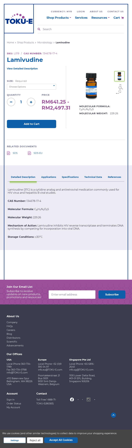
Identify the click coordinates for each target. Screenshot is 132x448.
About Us (96, 11)
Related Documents (22, 146)
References (114, 177)
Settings (15, 440)
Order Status (14, 403)
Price (46, 94)
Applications (48, 177)
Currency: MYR (61, 11)
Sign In (10, 399)
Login (81, 11)
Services (81, 17)
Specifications (70, 177)
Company (12, 322)
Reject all (35, 440)
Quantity (14, 94)
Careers (11, 330)
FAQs (10, 326)
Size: (17, 81)
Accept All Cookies (61, 440)
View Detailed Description (22, 68)
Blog (9, 333)
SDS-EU (38, 153)
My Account (13, 407)
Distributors (13, 337)
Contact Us (116, 11)
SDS (15, 153)
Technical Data (93, 177)
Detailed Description (23, 177)
